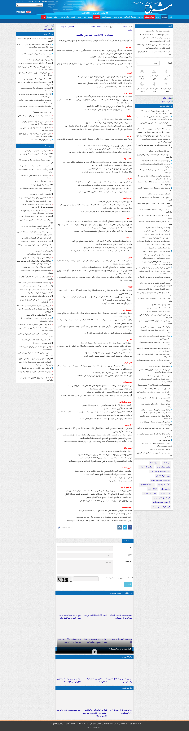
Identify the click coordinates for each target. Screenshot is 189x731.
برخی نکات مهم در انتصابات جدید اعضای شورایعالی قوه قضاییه (157, 140)
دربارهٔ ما (18, 2)
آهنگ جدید (152, 489)
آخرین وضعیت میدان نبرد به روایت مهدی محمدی (153, 267)
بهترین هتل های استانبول (160, 471)
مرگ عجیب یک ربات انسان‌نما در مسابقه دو (36, 241)
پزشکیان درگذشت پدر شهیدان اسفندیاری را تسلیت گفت (156, 171)
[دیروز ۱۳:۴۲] (94, 628)
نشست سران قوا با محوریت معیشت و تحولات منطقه (155, 343)
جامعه (79, 17)
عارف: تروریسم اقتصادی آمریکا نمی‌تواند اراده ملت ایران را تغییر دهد (155, 337)
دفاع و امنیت (118, 17)
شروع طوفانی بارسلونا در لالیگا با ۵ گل (38, 201)
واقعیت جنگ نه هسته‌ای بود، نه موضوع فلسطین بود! (154, 189)
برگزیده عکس (127, 688)
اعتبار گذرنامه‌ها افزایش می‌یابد (159, 151)
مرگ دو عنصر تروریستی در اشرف (158, 375)
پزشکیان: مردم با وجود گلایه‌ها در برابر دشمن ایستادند (155, 322)
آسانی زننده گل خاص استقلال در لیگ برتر (36, 238)
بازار (43, 17)
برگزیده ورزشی (127, 656)
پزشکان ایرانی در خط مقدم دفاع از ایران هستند (154, 132)
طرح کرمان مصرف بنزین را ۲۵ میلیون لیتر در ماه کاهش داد (70, 617)
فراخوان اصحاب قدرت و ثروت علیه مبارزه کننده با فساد (154, 146)
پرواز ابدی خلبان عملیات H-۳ (41, 112)
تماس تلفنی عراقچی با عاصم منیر (158, 308)
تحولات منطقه (149, 17)
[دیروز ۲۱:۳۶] (120, 668)
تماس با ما (28, 2)
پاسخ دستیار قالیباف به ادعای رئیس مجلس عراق (153, 129)
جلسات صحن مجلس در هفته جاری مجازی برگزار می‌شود (154, 393)
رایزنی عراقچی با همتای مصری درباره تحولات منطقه (156, 331)
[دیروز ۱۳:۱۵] (69, 628)
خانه (170, 17)
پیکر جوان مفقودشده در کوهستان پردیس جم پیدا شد (35, 107)
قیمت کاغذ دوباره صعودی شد (160, 41)
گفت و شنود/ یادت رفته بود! (160, 304)
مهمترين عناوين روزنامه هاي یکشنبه (94, 35)
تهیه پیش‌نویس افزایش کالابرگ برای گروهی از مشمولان (121, 617)
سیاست (164, 17)
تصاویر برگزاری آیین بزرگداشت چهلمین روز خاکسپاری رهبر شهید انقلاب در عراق (94, 713)
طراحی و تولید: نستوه (94, 727)
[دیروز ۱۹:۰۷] (69, 668)
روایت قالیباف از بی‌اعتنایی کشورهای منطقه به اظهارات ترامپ (155, 380)
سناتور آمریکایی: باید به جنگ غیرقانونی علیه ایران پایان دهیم (35, 354)
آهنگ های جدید (164, 484)
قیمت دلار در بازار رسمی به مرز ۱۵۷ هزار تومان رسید (155, 53)
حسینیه (96, 17)
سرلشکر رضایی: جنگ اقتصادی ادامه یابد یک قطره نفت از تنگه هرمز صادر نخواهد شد (154, 118)
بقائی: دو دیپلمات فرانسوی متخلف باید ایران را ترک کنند (155, 210)
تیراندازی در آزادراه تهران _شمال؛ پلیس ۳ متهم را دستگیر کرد (35, 74)
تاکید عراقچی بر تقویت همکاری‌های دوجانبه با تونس (155, 222)
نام (131, 547)
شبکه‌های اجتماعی (130, 17)
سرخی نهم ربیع (164, 440)
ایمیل (130, 554)
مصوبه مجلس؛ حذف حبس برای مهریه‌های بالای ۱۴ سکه (154, 204)
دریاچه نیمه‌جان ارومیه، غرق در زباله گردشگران (121, 712)
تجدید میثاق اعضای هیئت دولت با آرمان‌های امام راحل (154, 294)
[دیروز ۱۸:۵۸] (69, 604)
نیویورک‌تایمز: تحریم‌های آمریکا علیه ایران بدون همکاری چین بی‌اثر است (36, 135)
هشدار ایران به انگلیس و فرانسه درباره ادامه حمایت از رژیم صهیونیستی (156, 284)
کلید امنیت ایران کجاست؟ (120, 649)
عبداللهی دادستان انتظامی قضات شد (157, 388)
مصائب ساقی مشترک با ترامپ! (159, 366)
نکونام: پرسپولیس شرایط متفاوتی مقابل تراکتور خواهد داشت (69, 680)
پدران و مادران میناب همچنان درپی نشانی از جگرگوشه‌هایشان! (156, 423)
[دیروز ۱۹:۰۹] (94, 604)
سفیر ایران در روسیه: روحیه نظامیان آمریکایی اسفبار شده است (155, 272)
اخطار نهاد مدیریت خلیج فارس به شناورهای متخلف (156, 124)
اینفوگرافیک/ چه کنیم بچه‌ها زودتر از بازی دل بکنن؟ (36, 155)
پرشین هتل (165, 489)
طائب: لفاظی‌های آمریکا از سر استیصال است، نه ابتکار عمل (154, 435)
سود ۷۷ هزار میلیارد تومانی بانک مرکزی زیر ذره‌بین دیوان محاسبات (156, 444)
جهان (158, 17)
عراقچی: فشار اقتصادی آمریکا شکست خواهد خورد (155, 198)
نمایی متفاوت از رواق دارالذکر (41, 185)
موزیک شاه (154, 462)
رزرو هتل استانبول (163, 475)
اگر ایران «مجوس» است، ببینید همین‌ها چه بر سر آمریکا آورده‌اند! (36, 95)
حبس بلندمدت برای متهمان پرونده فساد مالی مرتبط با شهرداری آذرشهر (155, 371)
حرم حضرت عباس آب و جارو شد (69, 710)
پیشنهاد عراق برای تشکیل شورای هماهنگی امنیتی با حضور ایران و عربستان (35, 233)
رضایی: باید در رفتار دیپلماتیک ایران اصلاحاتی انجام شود (155, 316)
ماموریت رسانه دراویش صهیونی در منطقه (156, 237)
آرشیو (36, 2)
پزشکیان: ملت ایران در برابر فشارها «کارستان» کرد (155, 278)
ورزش (140, 17)
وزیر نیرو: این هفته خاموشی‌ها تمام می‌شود (36, 296)
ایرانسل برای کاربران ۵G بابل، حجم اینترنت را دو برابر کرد (35, 379)
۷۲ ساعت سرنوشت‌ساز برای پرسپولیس (37, 78)
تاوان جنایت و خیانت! (43, 50)
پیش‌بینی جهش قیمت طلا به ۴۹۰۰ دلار (156, 38)
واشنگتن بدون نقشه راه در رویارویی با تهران (36, 368)
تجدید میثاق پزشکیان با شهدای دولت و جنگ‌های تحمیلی (154, 216)
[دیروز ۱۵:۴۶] (120, 628)
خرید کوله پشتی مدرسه (161, 506)
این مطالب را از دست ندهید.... (121, 593)
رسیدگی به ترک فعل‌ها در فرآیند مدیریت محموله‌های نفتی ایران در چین (157, 263)
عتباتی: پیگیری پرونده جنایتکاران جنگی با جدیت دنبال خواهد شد (155, 183)
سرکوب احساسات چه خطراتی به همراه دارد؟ (35, 166)
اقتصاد (73, 17)
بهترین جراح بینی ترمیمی (160, 480)
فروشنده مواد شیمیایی (161, 502)
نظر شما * (128, 561)
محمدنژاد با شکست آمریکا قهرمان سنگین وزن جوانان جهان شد (36, 129)
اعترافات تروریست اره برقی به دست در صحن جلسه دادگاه (36, 89)
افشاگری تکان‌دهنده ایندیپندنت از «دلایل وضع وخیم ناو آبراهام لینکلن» (36, 363)
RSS (43, 2)
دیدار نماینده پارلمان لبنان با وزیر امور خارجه (36, 286)
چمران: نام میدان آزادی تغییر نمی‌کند (157, 227)
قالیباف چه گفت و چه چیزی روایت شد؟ (156, 251)
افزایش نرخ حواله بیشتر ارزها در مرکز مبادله (155, 34)
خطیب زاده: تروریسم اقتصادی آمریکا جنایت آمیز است (154, 429)
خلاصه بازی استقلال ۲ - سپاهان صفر (38, 292)
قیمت (170, 26)
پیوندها (49, 17)
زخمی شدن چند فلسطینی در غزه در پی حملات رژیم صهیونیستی (36, 348)
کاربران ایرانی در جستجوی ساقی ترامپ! (156, 231)
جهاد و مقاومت (106, 17)
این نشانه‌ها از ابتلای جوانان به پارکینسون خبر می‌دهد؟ (36, 176)
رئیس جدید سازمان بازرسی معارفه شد (157, 255)
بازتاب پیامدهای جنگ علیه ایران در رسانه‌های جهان (36, 221)
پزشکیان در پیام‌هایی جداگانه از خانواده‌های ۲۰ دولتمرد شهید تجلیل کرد (155, 177)
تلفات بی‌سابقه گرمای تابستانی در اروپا (38, 150)
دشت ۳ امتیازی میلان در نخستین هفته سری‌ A (35, 197)
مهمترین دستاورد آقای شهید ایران (158, 244)
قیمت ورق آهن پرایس (162, 497)
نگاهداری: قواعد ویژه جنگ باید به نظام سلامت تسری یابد (155, 399)
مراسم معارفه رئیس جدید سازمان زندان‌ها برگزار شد (154, 454)
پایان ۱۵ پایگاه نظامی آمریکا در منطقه (38, 315)
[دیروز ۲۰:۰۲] (94, 699)
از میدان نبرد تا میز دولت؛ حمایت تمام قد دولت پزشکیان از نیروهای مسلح (154, 349)
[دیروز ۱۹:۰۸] (69, 699)
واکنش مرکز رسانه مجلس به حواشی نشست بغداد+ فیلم (156, 417)
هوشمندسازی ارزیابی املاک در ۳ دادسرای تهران (153, 385)
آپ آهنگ (166, 462)
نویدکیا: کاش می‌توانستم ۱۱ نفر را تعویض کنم (35, 257)
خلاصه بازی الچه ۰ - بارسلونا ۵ (40, 194)
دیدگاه (56, 17)
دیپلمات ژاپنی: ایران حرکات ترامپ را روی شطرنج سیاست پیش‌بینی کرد (35, 68)
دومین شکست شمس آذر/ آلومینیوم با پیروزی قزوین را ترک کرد (36, 301)
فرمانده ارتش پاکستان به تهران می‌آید (157, 234)
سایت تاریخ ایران (146, 467)
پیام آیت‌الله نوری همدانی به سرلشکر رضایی (155, 327)
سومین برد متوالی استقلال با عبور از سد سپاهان (120, 680)
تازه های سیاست (166, 106)
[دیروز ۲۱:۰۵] (120, 699)
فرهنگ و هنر (88, 17)
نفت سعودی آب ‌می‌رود (43, 181)
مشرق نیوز (152, 7)
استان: (169, 63)
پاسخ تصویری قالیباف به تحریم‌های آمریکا (156, 160)
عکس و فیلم (65, 17)
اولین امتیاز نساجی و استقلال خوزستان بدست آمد (34, 305)
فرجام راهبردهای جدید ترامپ (159, 449)
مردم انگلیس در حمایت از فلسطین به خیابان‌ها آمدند (36, 170)
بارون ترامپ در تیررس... (42, 251)
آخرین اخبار (49, 145)
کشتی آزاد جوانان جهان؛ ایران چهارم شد (37, 267)
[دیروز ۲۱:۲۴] (94, 668)
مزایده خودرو (165, 493)
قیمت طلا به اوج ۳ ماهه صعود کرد (158, 48)
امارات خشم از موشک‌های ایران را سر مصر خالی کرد (35, 117)
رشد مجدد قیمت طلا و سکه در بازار (158, 31)
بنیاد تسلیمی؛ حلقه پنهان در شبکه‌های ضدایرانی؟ (153, 241)
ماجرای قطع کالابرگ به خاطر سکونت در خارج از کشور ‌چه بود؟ (36, 310)
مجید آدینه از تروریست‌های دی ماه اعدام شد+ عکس (155, 299)
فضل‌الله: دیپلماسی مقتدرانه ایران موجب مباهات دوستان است (35, 246)
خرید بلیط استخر (149, 493)
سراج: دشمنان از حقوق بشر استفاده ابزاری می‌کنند (156, 405)
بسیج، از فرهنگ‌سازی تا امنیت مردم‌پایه (156, 258)
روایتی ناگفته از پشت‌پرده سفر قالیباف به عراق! (154, 289)
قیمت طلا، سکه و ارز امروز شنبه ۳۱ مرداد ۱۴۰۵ (153, 44)
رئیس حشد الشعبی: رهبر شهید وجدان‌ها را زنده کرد (35, 373)
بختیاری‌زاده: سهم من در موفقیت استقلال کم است (36, 189)
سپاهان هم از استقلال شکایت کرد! (39, 254)
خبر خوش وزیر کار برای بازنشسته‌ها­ (39, 60)
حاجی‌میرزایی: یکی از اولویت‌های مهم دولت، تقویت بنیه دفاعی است (156, 112)
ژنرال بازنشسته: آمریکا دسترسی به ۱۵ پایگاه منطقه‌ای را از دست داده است (37, 211)
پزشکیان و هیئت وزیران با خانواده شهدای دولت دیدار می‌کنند (155, 355)
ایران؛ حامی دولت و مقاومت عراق (158, 311)
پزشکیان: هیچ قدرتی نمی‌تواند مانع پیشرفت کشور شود (154, 361)
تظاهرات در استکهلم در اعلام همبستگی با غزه (35, 216)
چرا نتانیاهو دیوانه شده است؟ (41, 139)
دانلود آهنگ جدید (163, 467)
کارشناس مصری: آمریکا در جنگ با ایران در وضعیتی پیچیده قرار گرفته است (37, 123)
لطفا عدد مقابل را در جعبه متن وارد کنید (118, 578)
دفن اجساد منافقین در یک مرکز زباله (157, 248)
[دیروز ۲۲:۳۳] (120, 604)
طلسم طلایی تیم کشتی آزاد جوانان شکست (97, 680)
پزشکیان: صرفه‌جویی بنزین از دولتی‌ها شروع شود (153, 135)
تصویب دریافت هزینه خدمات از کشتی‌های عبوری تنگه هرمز (154, 156)
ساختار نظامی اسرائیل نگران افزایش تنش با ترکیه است (35, 335)
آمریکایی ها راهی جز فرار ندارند (159, 194)
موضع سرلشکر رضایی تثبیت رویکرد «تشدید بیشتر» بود (156, 165)
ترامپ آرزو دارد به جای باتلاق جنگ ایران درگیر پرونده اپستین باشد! (36, 319)
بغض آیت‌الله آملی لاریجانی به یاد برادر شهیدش (34, 63)
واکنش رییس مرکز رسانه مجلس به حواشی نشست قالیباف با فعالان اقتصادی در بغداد (156, 411)
